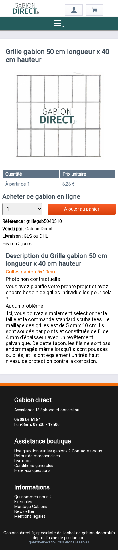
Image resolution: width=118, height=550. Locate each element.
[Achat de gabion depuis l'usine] (26, 13)
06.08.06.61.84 (27, 419)
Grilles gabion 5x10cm (30, 272)
